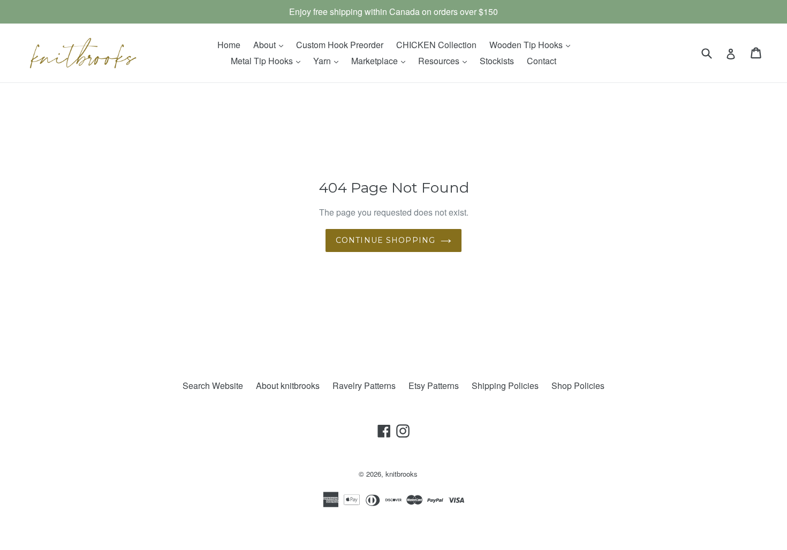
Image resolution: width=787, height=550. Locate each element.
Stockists (497, 61)
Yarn (328, 60)
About (271, 44)
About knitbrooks (288, 385)
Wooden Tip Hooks (532, 44)
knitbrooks (401, 474)
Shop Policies (577, 385)
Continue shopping (385, 240)
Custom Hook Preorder (339, 45)
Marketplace (381, 60)
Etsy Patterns (433, 385)
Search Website (213, 385)
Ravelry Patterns (364, 385)
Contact (541, 61)
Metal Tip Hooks (268, 60)
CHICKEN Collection (436, 45)
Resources (445, 60)
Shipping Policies (505, 385)
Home (228, 45)
